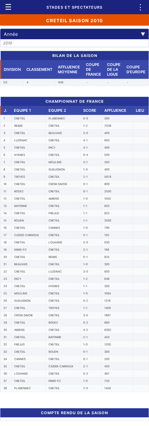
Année (74, 34)
